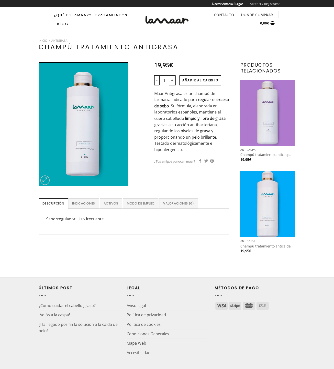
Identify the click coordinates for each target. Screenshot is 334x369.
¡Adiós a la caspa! (54, 315)
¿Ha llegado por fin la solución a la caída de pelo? (78, 327)
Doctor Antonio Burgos (227, 4)
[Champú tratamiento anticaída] (267, 204)
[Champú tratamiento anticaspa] (267, 113)
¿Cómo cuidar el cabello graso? (67, 305)
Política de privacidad (146, 315)
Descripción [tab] (53, 203)
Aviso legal (136, 305)
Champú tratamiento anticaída (265, 246)
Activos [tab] (111, 203)
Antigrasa (59, 41)
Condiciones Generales (148, 334)
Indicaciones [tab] (83, 203)
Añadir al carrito (200, 80)
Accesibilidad (139, 352)
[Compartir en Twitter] (206, 161)
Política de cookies (144, 324)
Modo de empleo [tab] (141, 203)
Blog (62, 23)
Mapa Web (136, 343)
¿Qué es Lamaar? (73, 15)
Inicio (43, 41)
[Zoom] (45, 180)
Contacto (224, 14)
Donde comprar (257, 14)
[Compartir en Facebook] (200, 161)
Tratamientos (111, 15)
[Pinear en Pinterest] (212, 161)
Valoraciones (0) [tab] (178, 203)
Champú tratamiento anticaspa (265, 155)
